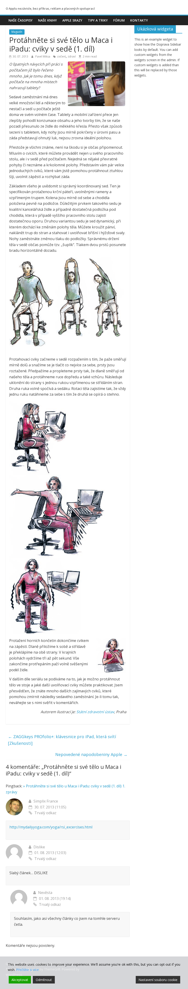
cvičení (61, 56)
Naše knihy (47, 20)
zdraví (72, 56)
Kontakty (139, 20)
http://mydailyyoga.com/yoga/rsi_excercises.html (50, 827)
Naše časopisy (20, 20)
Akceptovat (19, 980)
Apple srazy (72, 20)
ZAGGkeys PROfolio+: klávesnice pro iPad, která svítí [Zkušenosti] (62, 740)
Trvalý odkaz (45, 812)
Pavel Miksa (43, 56)
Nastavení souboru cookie (157, 980)
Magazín (16, 32)
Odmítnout (44, 980)
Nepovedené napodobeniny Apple (91, 754)
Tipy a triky (98, 20)
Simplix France (45, 801)
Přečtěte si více (27, 969)
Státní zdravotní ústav (95, 711)
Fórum (119, 20)
